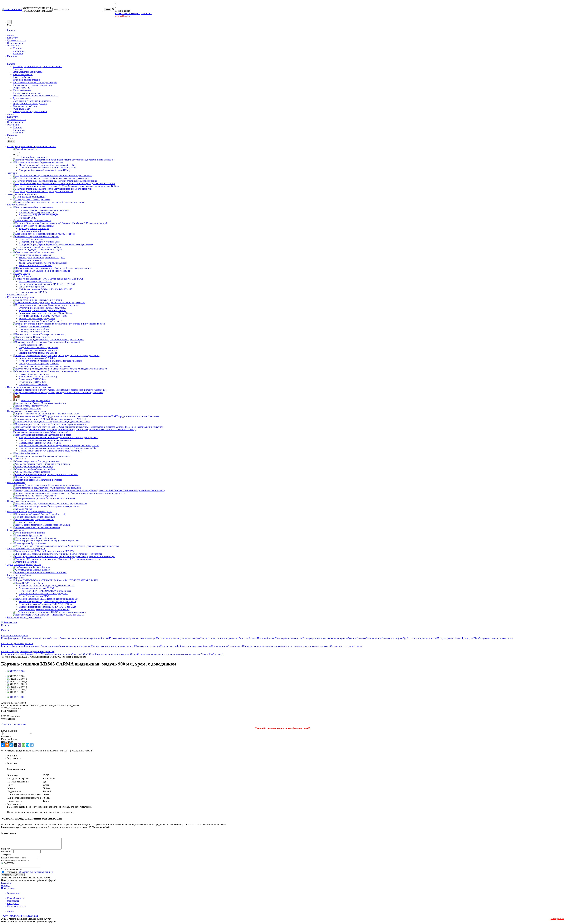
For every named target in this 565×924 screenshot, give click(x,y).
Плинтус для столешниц (147, 646)
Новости (17, 48)
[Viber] (19, 745)
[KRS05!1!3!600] (16, 671)
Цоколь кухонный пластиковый (227, 646)
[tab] (285, 755)
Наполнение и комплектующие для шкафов (35, 82)
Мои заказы (13, 901)
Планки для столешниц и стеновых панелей (113, 646)
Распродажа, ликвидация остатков (30, 111)
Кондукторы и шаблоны (25, 106)
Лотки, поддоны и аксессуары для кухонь (264, 646)
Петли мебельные (22, 90)
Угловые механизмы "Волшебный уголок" (201, 654)
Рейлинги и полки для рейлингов (194, 646)
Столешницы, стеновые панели (346, 646)
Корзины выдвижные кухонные (75, 646)
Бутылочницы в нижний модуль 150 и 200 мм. (71, 654)
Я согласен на (29, 872)
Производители (15, 43)
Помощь (5, 885)
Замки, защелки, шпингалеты (28, 72)
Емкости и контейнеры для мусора (41, 646)
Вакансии (18, 53)
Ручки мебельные (22, 98)
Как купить (13, 37)
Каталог (11, 30)
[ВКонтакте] (3, 745)
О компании (13, 45)
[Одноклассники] (7, 745)
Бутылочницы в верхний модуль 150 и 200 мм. (24, 654)
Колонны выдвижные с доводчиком (162, 654)
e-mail (306, 728)
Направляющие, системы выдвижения (32, 85)
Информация (7, 888)
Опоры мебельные (22, 87)
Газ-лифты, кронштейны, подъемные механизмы (37, 66)
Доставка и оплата (16, 40)
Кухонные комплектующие (26, 79)
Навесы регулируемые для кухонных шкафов (307, 646)
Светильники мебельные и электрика (32, 101)
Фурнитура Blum (21, 109)
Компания (6, 883)
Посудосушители (168, 646)
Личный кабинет (15, 898)
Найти (11, 141)
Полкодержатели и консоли (27, 93)
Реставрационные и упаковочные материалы (35, 95)
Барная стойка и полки (12, 646)
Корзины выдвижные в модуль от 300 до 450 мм (119, 654)
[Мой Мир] (11, 745)
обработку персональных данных (36, 872)
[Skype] (27, 745)
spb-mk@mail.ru (123, 16)
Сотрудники (19, 51)
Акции (10, 35)
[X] (15, 745)
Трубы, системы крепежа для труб (30, 103)
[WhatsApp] (23, 745)
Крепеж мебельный (23, 74)
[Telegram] (32, 745)
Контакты (12, 56)
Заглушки (18, 69)
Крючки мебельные (23, 77)
